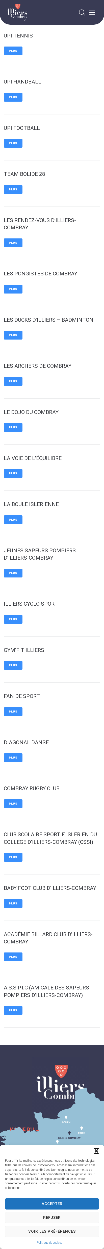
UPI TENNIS (18, 36)
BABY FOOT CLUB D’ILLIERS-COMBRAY (50, 888)
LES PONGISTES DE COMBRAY (40, 274)
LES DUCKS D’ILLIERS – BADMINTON (48, 320)
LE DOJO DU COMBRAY (31, 412)
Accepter (52, 1203)
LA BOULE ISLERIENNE (31, 504)
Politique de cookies (49, 1242)
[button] (96, 1150)
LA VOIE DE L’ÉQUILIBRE (33, 458)
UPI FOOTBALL (22, 128)
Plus (13, 51)
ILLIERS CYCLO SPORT (31, 604)
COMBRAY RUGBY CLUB (32, 788)
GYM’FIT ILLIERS (24, 650)
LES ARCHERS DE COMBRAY (37, 366)
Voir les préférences (52, 1231)
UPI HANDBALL (22, 82)
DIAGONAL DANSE (26, 742)
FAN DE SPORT (22, 696)
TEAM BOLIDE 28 (24, 174)
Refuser (52, 1217)
